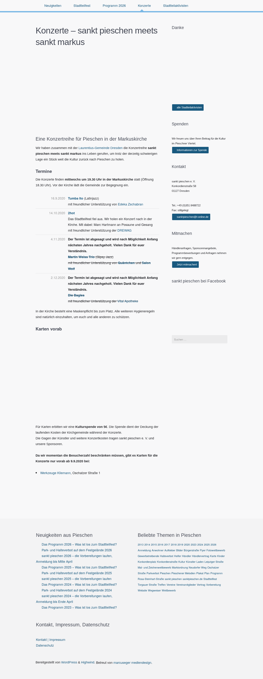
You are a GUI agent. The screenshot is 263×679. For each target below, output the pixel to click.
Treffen (162, 584)
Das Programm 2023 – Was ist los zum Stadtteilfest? (79, 607)
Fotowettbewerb (215, 550)
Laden (200, 561)
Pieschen (165, 573)
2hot (71, 213)
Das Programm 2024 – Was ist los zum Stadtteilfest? (79, 584)
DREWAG (124, 230)
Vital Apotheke (127, 301)
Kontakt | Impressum (50, 639)
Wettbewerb (169, 590)
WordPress (69, 662)
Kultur (181, 561)
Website (142, 590)
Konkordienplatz (147, 561)
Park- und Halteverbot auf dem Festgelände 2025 (77, 572)
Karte (213, 556)
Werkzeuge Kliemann (55, 472)
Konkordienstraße (167, 561)
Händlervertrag (200, 556)
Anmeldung (144, 550)
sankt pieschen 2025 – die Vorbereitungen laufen (76, 578)
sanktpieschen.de (193, 579)
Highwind (87, 662)
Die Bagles (76, 295)
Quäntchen (126, 262)
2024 (200, 544)
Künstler (191, 561)
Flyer (203, 550)
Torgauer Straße (147, 584)
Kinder (221, 556)
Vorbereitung (213, 584)
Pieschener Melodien (183, 573)
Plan (207, 573)
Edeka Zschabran (130, 204)
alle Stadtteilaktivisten (189, 107)
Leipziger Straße (213, 561)
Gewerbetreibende (148, 556)
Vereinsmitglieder (186, 584)
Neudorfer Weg (197, 567)
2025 (207, 544)
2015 (154, 544)
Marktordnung (180, 567)
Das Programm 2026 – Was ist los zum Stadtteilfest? (79, 544)
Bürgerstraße (191, 550)
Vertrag (201, 584)
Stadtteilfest (210, 579)
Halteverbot (166, 556)
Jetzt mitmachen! (186, 264)
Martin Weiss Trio (81, 257)
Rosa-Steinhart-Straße (151, 579)
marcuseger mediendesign (132, 662)
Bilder (179, 550)
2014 (147, 544)
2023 (193, 544)
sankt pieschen (173, 579)
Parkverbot (153, 573)
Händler (186, 556)
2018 (174, 544)
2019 (180, 544)
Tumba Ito (75, 198)
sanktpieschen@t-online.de (192, 216)
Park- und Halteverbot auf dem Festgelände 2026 (77, 550)
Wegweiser (154, 590)
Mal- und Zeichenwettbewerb (154, 567)
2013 (140, 544)
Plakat (199, 573)
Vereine (171, 584)
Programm (216, 573)
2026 (213, 544)
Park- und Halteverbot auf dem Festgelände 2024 (77, 590)
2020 (187, 544)
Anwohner (158, 550)
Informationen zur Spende (191, 150)
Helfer (177, 556)
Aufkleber (169, 550)
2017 (167, 544)
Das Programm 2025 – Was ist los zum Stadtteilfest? (79, 567)
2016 (160, 544)
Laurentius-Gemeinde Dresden (101, 148)
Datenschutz (45, 645)
